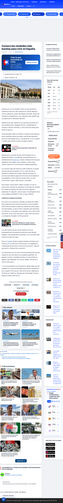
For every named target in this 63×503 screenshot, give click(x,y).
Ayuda (29, 6)
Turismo (51, 2)
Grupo (58, 401)
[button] (62, 238)
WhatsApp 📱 (7, 284)
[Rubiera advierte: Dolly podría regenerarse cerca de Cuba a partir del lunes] (31, 410)
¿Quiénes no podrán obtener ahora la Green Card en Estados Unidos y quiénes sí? (57, 283)
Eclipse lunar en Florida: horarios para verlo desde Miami (56, 309)
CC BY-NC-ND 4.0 (52, 500)
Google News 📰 (21, 288)
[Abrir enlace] (49, 250)
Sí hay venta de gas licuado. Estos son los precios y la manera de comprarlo (9, 436)
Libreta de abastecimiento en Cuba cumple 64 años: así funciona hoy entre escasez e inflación (53, 60)
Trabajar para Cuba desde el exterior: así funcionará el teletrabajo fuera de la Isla (57, 343)
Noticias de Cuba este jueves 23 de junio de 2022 (14, 357)
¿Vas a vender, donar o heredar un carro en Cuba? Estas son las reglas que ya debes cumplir (53, 66)
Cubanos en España (25, 353)
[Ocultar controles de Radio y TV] (62, 234)
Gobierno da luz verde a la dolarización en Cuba (7, 399)
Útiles (13, 6)
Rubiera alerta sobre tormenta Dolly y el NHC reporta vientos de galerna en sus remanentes (31, 382)
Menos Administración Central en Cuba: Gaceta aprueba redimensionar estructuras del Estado (30, 400)
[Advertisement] (31, 30)
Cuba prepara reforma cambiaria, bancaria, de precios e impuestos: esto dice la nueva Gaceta (9, 454)
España (9, 241)
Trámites (34, 2)
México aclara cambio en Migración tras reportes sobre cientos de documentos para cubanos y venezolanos (31, 437)
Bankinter (16, 160)
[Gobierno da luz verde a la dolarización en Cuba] (10, 392)
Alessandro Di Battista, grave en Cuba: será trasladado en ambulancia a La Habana (9, 418)
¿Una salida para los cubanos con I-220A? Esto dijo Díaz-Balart (57, 354)
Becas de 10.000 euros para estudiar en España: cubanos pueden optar (56, 366)
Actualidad (4, 351)
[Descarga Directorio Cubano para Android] (50, 449)
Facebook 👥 (26, 284)
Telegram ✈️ (17, 284)
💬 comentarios (21, 294)
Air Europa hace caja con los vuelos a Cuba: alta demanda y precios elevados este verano (57, 268)
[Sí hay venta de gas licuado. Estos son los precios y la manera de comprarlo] (10, 428)
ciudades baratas (6, 353)
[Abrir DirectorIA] (4, 499)
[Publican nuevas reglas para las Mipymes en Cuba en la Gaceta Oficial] (10, 374)
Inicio (12, 2)
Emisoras (21, 6)
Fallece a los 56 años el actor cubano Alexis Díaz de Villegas (16, 358)
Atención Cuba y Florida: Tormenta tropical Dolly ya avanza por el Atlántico (57, 254)
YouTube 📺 (34, 284)
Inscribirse (49, 401)
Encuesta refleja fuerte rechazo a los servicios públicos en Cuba (52, 49)
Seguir (54, 401)
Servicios (43, 2)
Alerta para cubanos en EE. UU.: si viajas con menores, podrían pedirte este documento (57, 297)
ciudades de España (15, 353)
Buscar (34, 6)
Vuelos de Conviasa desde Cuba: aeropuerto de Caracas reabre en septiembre (57, 379)
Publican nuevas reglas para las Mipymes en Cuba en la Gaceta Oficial (9, 382)
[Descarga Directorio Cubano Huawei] (50, 457)
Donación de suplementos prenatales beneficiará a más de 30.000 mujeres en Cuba (53, 55)
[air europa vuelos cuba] (49, 263)
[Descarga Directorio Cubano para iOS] (50, 445)
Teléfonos (18, 2)
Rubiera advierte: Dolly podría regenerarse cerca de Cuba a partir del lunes (30, 418)
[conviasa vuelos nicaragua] (49, 376)
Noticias (26, 2)
